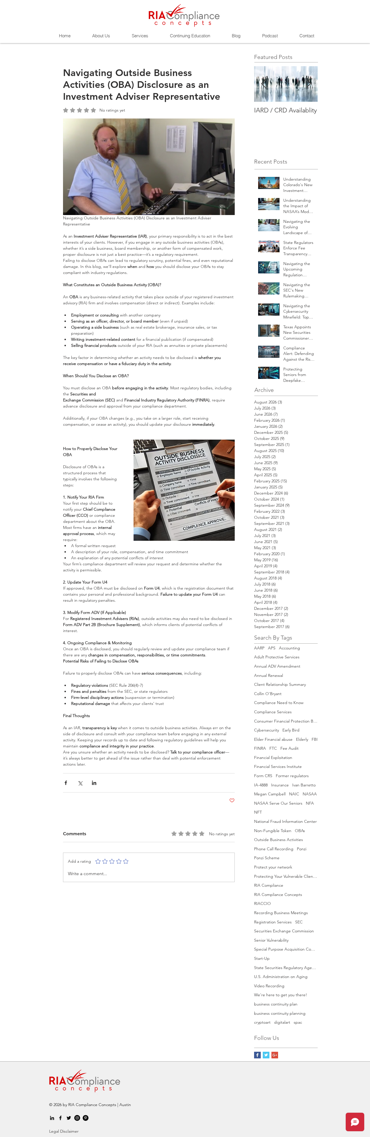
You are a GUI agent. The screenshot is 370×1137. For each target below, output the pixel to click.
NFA (310, 803)
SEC (299, 922)
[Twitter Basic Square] (266, 1055)
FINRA (260, 748)
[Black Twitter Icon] (69, 1118)
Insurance (280, 785)
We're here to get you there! (280, 994)
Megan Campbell (270, 794)
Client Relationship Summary (280, 684)
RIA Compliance (268, 885)
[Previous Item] (263, 83)
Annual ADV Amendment (277, 666)
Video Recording (269, 985)
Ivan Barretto (304, 785)
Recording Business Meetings (281, 912)
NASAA (310, 794)
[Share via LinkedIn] (94, 783)
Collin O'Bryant (268, 693)
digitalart (282, 1022)
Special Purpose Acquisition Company (286, 949)
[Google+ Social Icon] (274, 1055)
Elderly (302, 739)
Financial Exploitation (273, 757)
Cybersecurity (266, 730)
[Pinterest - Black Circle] (85, 1118)
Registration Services (273, 922)
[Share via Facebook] (66, 783)
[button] (140, 36)
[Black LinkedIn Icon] (52, 1118)
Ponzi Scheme (267, 857)
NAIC (294, 794)
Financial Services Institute (278, 766)
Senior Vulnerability (271, 940)
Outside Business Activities (278, 839)
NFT (258, 812)
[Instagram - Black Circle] (77, 1118)
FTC (273, 748)
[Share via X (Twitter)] (80, 783)
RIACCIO (262, 903)
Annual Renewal (268, 675)
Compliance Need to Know (279, 702)
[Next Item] (308, 83)
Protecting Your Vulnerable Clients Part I (286, 876)
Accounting (289, 648)
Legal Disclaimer (64, 1131)
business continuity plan (275, 1004)
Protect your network (273, 867)
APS (271, 648)
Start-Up (262, 958)
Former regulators (292, 775)
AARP (259, 648)
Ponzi (301, 848)
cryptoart (262, 1022)
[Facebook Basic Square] (257, 1055)
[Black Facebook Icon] (60, 1118)
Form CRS (263, 775)
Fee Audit (289, 748)
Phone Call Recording (273, 848)
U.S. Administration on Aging (281, 976)
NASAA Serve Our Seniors (278, 803)
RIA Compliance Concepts (278, 894)
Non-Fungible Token (272, 830)
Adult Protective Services (276, 657)
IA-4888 (261, 785)
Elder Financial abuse (273, 739)
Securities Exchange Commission (284, 931)
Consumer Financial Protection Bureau (286, 721)
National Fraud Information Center (285, 821)
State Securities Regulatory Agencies (286, 967)
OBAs (300, 830)
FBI (315, 739)
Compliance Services (273, 711)
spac (298, 1022)
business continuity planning (280, 1013)
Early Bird (290, 730)
